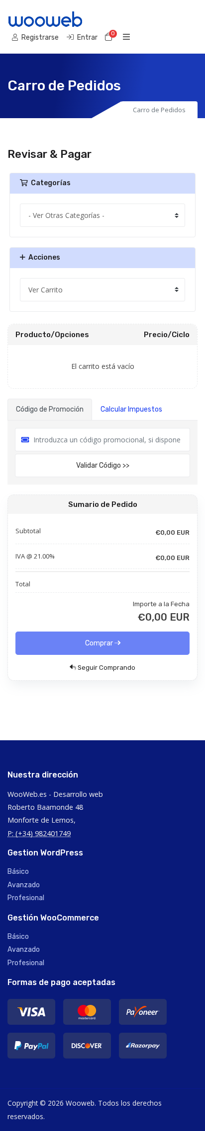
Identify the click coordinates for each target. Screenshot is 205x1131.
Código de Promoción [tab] (50, 409)
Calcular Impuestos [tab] (131, 409)
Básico (18, 871)
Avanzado (23, 885)
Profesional (25, 898)
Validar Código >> (102, 465)
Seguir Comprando (105, 667)
